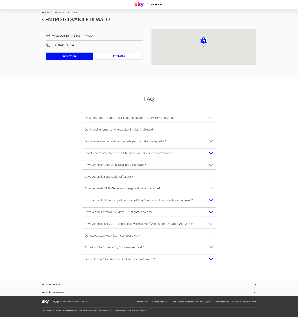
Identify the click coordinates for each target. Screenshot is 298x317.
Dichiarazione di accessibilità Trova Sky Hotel (235, 301)
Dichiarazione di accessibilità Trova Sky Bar (191, 301)
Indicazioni (69, 56)
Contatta (119, 56)
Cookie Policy (141, 301)
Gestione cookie (159, 301)
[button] (149, 117)
